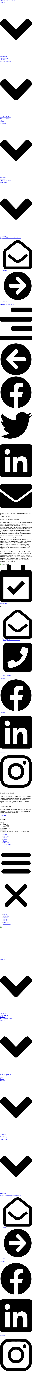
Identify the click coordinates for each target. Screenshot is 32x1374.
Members (5, 838)
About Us (6, 836)
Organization (3, 828)
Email (1, 822)
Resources (6, 842)
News (5, 839)
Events (5, 841)
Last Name (3, 826)
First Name (3, 824)
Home (5, 834)
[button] (16, 392)
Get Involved (6, 844)
